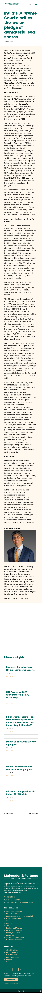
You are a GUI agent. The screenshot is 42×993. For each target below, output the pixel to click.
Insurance (10, 935)
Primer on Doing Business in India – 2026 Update (20, 793)
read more (9, 676)
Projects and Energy (14, 930)
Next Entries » (33, 813)
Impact (9, 959)
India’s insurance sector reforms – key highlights (19, 768)
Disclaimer (16, 984)
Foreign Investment (13, 918)
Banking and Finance (14, 928)
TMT (8, 925)
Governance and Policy (15, 937)
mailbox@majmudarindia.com (21, 902)
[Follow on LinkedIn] (6, 969)
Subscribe (11, 979)
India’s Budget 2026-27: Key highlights (21, 743)
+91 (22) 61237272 (14, 900)
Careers (9, 962)
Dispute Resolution (13, 914)
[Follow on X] (20, 969)
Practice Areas (12, 952)
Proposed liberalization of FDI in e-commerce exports (20, 668)
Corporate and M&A (14, 911)
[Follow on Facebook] (11, 969)
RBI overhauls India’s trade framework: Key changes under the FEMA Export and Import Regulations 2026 (20, 721)
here (26, 598)
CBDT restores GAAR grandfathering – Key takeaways (17, 695)
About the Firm (12, 950)
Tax (7, 921)
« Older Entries (8, 813)
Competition (11, 923)
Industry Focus (11, 955)
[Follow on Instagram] (15, 969)
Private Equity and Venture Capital (19, 916)
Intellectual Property (14, 940)
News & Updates (12, 957)
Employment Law (13, 933)
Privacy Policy (8, 984)
